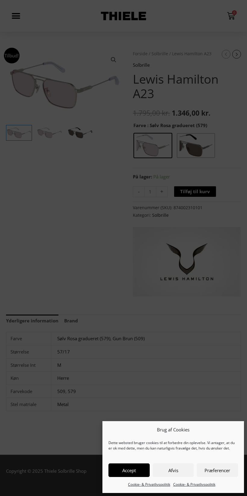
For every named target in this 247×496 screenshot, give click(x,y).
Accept (129, 470)
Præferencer (217, 470)
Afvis (173, 470)
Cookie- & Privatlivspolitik (149, 484)
